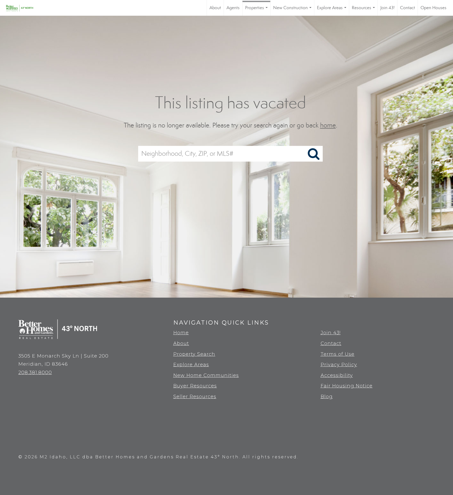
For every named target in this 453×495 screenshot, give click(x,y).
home (328, 125)
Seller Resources (194, 396)
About (215, 7)
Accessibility (337, 375)
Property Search (194, 354)
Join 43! (387, 7)
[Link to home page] (23, 8)
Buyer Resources (195, 386)
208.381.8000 (35, 372)
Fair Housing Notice (347, 386)
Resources (364, 10)
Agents (233, 7)
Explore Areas (332, 10)
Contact (407, 7)
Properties (257, 10)
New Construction (293, 10)
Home (181, 333)
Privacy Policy (339, 365)
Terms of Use (337, 354)
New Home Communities (206, 375)
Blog (327, 396)
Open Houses (433, 7)
